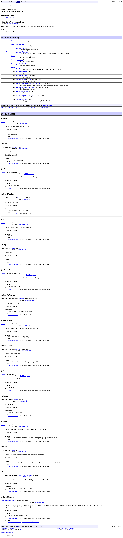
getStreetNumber (22, 64)
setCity (19, 71)
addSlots (11, 107)
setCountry (20, 75)
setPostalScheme (22, 83)
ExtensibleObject (10, 17)
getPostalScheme (22, 52)
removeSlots (44, 107)
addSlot (4, 107)
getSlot (18, 107)
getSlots (26, 107)
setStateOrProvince (23, 87)
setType (19, 99)
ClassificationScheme (8, 52)
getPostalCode (21, 48)
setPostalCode (21, 79)
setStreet (19, 91)
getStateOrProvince (23, 56)
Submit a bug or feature (7, 532)
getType (19, 68)
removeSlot (34, 107)
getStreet (19, 60)
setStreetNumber (22, 95)
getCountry (20, 44)
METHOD (22, 5)
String (13, 40)
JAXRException (24, 123)
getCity (19, 40)
